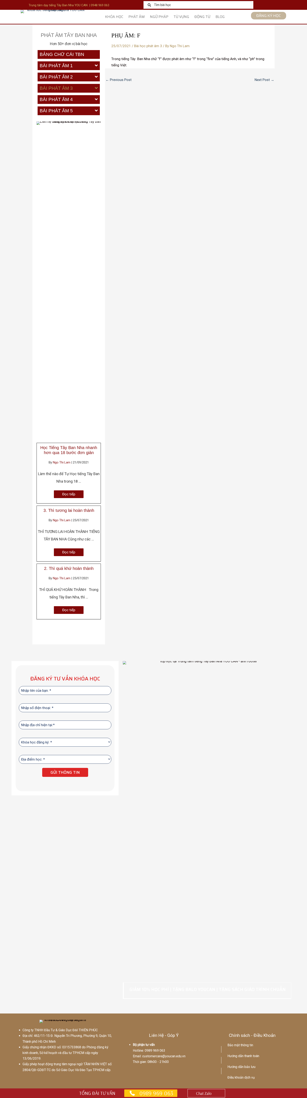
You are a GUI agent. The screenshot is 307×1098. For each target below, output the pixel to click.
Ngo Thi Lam (62, 462)
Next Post (264, 80)
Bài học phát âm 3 (148, 46)
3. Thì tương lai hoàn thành (68, 510)
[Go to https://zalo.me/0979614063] (206, 1093)
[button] (69, 494)
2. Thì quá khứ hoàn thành (69, 568)
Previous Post (118, 80)
